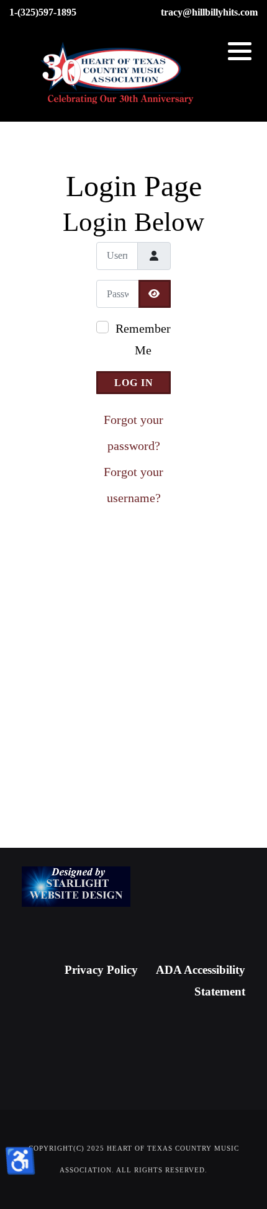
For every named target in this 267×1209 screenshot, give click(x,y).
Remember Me (142, 339)
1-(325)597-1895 (42, 12)
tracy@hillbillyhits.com (209, 12)
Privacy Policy (101, 969)
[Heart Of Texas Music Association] (118, 74)
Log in (133, 382)
